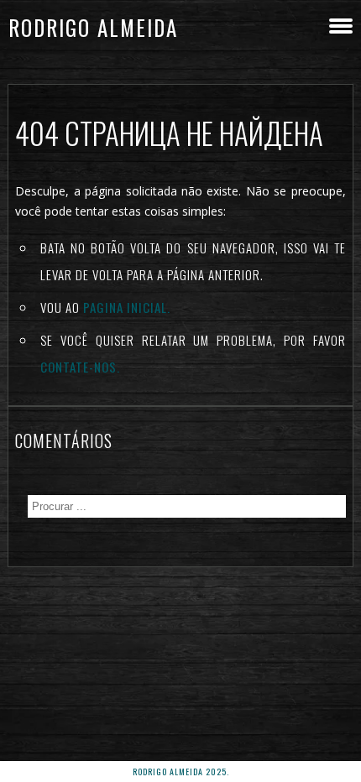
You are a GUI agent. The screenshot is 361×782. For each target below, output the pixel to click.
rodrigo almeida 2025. (181, 771)
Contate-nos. (80, 366)
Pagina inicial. (126, 307)
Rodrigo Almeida (93, 27)
